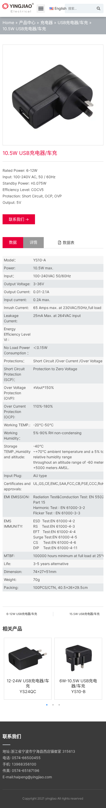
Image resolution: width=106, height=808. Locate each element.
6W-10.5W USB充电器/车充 (78, 683)
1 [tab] (46, 704)
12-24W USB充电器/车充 (28, 683)
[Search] (98, 8)
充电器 (46, 22)
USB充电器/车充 (73, 22)
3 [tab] (59, 704)
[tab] (13, 242)
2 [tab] (53, 704)
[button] (41, 8)
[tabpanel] (28, 669)
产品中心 (27, 22)
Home (8, 22)
